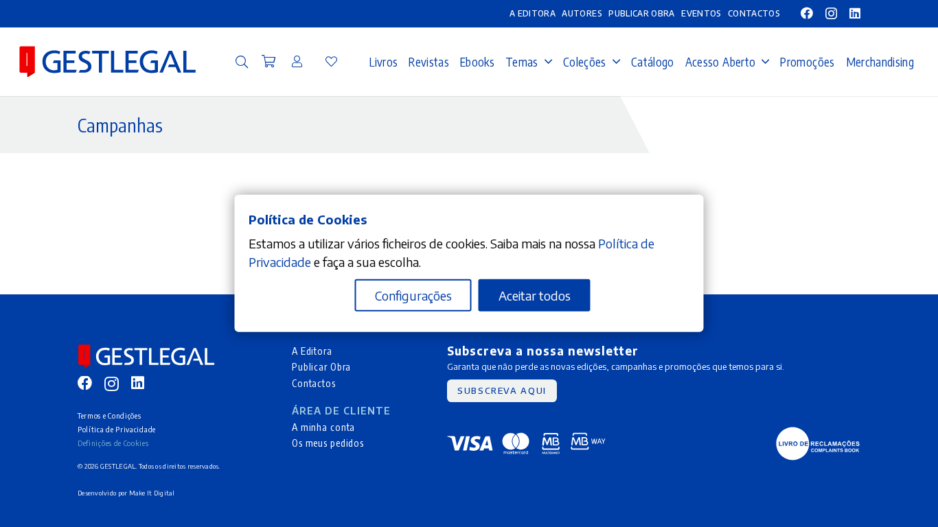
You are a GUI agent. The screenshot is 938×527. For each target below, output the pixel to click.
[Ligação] (297, 61)
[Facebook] (807, 13)
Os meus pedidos (328, 442)
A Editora (312, 350)
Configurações (413, 295)
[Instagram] (831, 14)
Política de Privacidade (117, 429)
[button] (241, 62)
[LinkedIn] (854, 13)
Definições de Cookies (113, 443)
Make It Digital (152, 493)
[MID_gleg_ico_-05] (817, 443)
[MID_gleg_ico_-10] (107, 61)
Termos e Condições (109, 415)
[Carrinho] (268, 61)
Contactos (314, 383)
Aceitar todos (535, 295)
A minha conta (323, 427)
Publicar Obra (321, 366)
